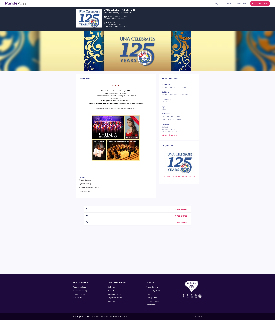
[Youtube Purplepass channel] (200, 296)
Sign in (218, 3)
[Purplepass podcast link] (195, 296)
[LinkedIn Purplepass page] (191, 296)
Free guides (152, 298)
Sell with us (241, 3)
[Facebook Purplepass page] (183, 296)
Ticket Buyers (152, 287)
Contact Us (151, 305)
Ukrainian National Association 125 (179, 176)
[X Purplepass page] (187, 296)
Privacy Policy (79, 294)
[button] (119, 24)
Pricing (111, 290)
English (197, 316)
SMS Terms (77, 298)
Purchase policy (80, 290)
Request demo (114, 294)
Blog (148, 294)
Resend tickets (79, 287)
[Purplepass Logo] (15, 3)
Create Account (260, 3)
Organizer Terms (115, 298)
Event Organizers (154, 290)
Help (229, 3)
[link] (179, 135)
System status (153, 301)
